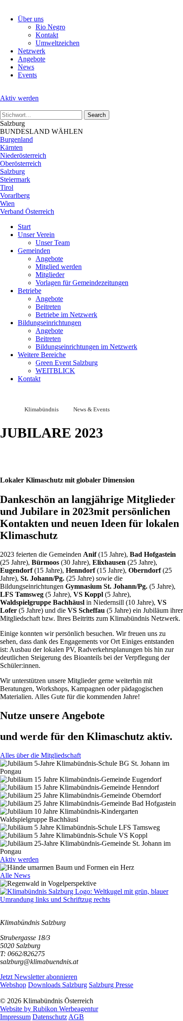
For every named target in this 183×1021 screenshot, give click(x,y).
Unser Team (53, 242)
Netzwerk (31, 51)
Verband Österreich (27, 211)
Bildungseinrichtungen (49, 322)
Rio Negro (50, 27)
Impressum (15, 1017)
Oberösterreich (20, 163)
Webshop (13, 985)
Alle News (15, 875)
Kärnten (11, 147)
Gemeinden (34, 250)
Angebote (31, 59)
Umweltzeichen (58, 43)
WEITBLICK (55, 370)
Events (27, 75)
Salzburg (12, 171)
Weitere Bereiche (42, 354)
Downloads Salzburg (57, 985)
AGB (76, 1017)
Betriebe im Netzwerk (66, 314)
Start (24, 226)
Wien (7, 203)
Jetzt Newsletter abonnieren (38, 977)
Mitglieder (50, 274)
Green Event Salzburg (67, 362)
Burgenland (16, 139)
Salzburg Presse (111, 985)
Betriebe (29, 290)
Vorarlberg (15, 195)
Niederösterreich (23, 155)
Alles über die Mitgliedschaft (40, 755)
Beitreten (48, 306)
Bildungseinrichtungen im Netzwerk (86, 346)
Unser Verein (36, 234)
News (26, 67)
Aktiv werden (19, 98)
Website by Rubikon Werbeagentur (49, 1009)
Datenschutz (49, 1017)
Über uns (31, 19)
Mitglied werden (59, 266)
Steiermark (15, 179)
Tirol (6, 187)
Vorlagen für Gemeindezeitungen (82, 282)
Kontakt (47, 35)
